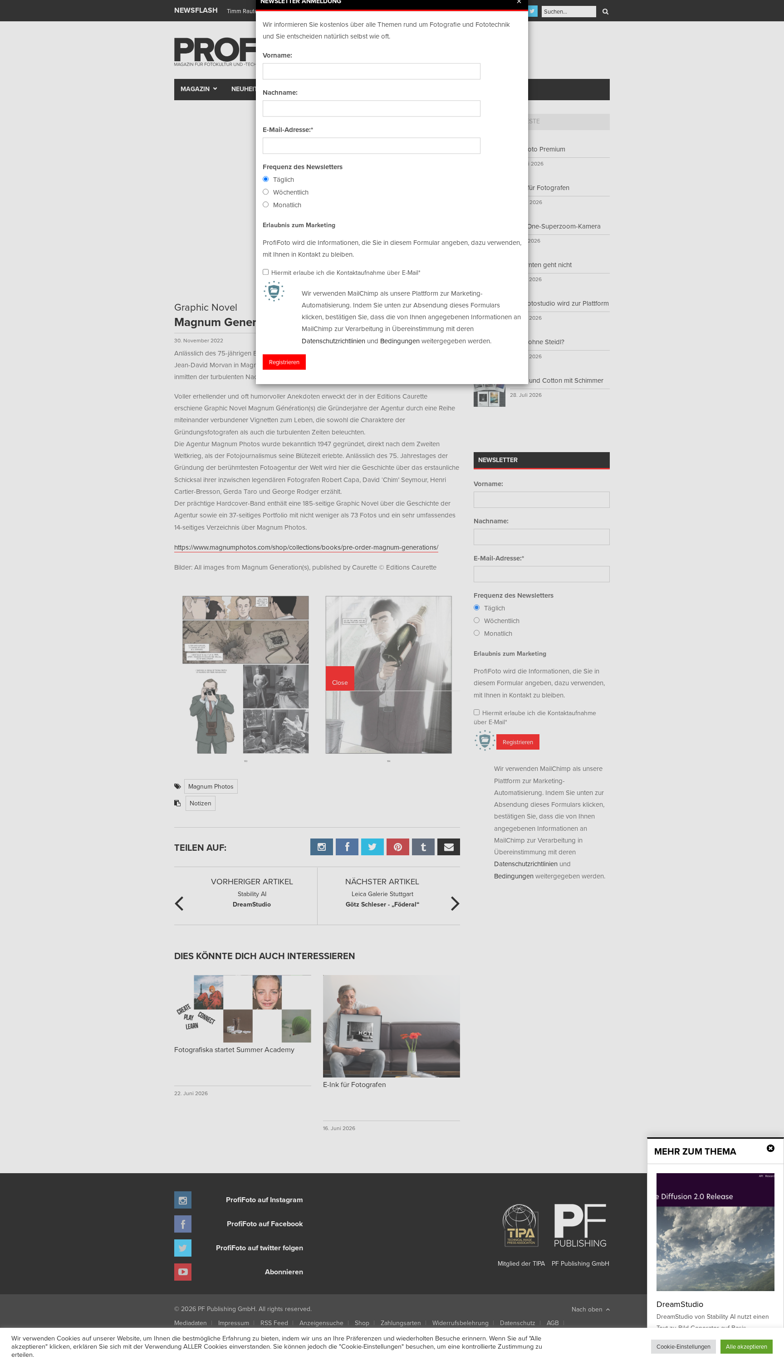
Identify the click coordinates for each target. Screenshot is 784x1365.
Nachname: (280, 93)
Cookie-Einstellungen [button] (683, 1346)
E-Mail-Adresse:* (288, 130)
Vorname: (277, 55)
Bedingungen (400, 341)
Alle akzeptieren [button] (746, 1346)
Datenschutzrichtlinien (333, 341)
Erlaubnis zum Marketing (299, 224)
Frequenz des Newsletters (303, 167)
